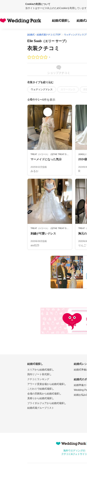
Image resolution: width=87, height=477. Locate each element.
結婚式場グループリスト (40, 407)
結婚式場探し (61, 20)
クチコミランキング (38, 379)
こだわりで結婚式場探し (40, 388)
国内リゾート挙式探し (39, 374)
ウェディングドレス (42, 89)
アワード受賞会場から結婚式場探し (46, 384)
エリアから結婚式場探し (40, 369)
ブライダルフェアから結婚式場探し (46, 403)
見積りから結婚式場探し (40, 398)
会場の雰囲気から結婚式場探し (44, 393)
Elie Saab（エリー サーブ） (47, 41)
